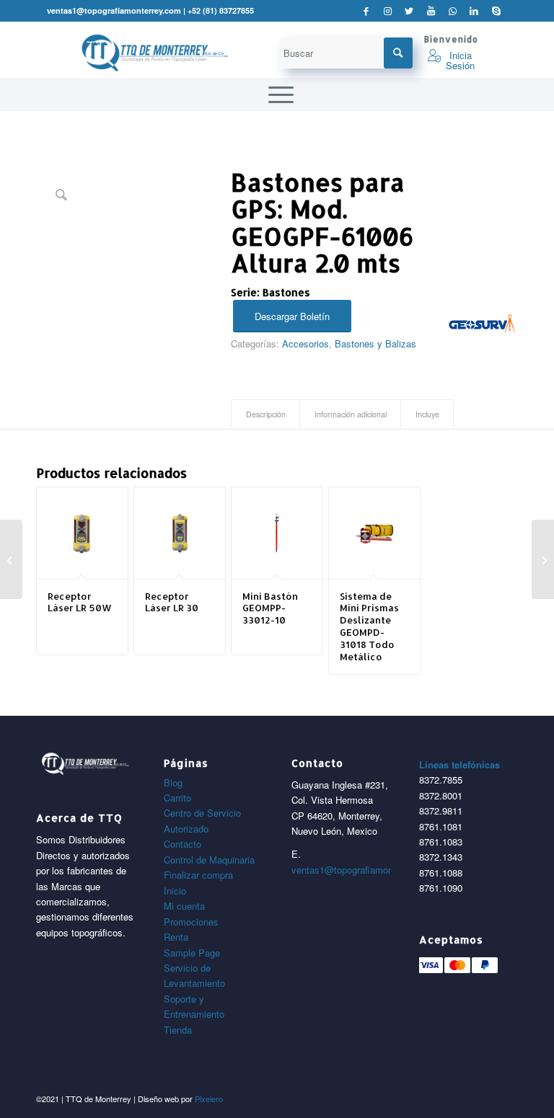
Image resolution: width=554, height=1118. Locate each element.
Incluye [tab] (427, 414)
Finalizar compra (198, 875)
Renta (176, 937)
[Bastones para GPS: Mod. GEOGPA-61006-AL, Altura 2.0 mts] (543, 559)
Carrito (177, 797)
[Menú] (277, 94)
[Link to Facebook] (366, 11)
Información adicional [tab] (351, 414)
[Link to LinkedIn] (474, 11)
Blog (173, 782)
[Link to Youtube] (431, 11)
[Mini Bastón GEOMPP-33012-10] (11, 559)
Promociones (191, 921)
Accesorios (305, 343)
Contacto (182, 844)
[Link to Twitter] (409, 11)
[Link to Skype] (496, 11)
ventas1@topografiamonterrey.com (364, 870)
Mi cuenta (184, 906)
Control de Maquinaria (209, 859)
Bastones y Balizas (375, 343)
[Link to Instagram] (387, 11)
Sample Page (192, 952)
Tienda (178, 1030)
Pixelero (209, 1098)
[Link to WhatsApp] (452, 11)
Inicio (175, 890)
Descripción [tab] (266, 414)
